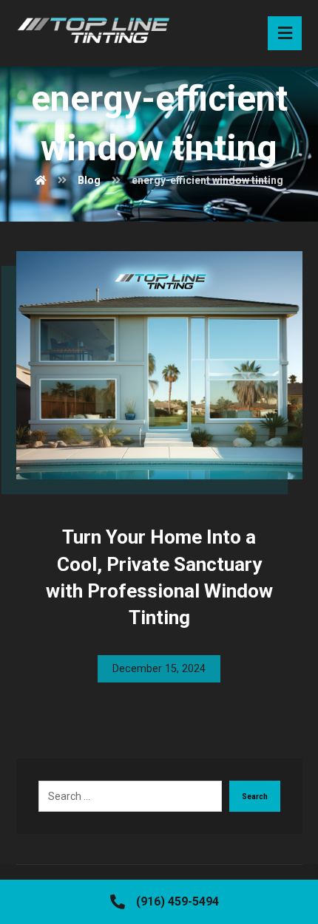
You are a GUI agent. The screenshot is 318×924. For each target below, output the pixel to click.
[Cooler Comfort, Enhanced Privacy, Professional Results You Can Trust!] (93, 31)
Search (255, 797)
